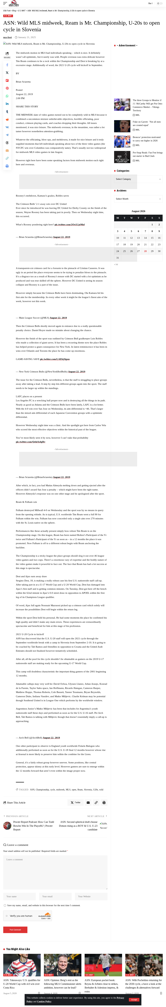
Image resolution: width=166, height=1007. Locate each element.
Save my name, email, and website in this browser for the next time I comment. (44, 905)
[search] (144, 3)
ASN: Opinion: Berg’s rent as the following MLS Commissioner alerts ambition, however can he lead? (62, 984)
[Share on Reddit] (7, 119)
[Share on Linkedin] (7, 104)
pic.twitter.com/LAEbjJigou (55, 359)
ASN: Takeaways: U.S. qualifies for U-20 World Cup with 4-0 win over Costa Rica (21, 984)
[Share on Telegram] (7, 135)
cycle (52, 789)
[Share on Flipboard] (7, 80)
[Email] (7, 150)
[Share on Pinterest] (7, 88)
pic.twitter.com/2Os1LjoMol (70, 224)
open (74, 789)
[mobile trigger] (6, 3)
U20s (95, 789)
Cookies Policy (44, 1001)
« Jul (116, 264)
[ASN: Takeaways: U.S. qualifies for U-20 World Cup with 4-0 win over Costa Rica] (22, 965)
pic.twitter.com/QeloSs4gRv (30, 442)
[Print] (7, 166)
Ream (80, 789)
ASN (32, 789)
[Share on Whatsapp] (7, 96)
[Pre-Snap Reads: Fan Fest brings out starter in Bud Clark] (122, 157)
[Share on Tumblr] (7, 111)
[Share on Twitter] (7, 73)
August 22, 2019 (61, 237)
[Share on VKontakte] (7, 127)
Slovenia (88, 789)
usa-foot (7, 37)
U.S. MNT (8, 16)
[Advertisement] (78, 181)
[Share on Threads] (7, 143)
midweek (60, 789)
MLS (68, 789)
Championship (42, 789)
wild (101, 789)
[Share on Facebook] (7, 65)
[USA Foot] (14, 3)
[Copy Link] (7, 158)
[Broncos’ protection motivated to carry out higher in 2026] (122, 142)
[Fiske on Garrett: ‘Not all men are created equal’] (122, 126)
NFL (138, 115)
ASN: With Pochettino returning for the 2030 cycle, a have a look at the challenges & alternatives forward (143, 984)
